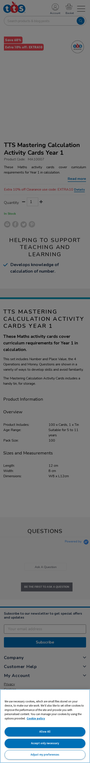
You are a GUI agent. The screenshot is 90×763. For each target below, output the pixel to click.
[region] (45, 726)
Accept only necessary (45, 743)
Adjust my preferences (45, 754)
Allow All (44, 731)
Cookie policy (36, 718)
